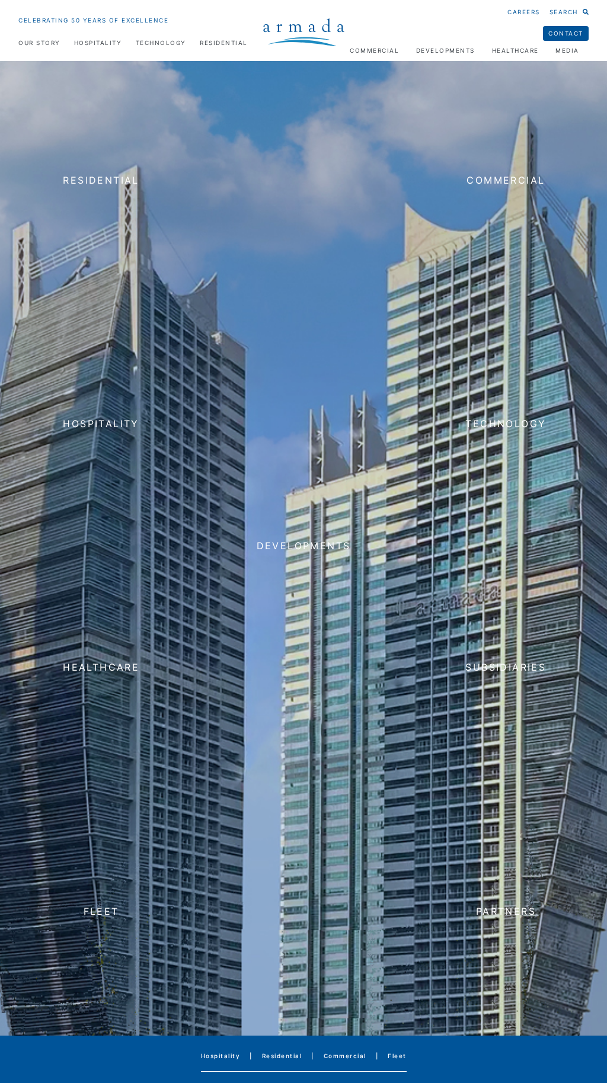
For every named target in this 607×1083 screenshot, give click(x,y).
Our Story (39, 42)
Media (567, 50)
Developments (445, 50)
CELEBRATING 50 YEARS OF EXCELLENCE (93, 20)
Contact (565, 33)
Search (564, 11)
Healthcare (515, 50)
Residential (224, 42)
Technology (161, 42)
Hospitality (98, 42)
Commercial (374, 50)
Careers (523, 11)
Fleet (397, 1055)
